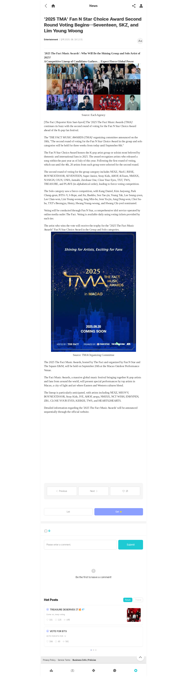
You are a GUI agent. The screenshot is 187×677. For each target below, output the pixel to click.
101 (51, 620)
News (93, 5)
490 (68, 620)
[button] (91, 650)
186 (51, 641)
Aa (140, 41)
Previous (63, 491)
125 (59, 620)
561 (67, 641)
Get (117, 511)
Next (92, 491)
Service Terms (64, 660)
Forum (128, 600)
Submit (131, 544)
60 (59, 641)
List (68, 511)
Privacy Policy (49, 660)
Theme (138, 600)
